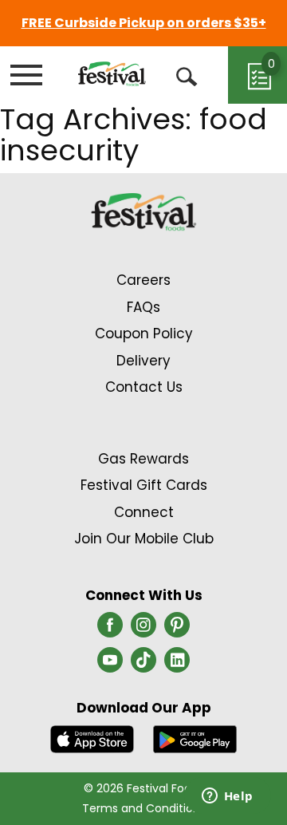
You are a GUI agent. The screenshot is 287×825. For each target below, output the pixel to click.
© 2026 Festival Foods (144, 788)
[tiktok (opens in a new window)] (143, 664)
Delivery (143, 360)
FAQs (143, 307)
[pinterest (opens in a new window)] (177, 629)
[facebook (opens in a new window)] (110, 629)
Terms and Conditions (144, 808)
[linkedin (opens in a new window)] (177, 664)
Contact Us (144, 387)
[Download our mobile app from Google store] (195, 738)
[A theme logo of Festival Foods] (112, 74)
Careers (143, 280)
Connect (144, 512)
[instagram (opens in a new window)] (143, 629)
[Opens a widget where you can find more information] (227, 797)
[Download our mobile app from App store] (92, 738)
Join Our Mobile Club (144, 538)
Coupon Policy (144, 333)
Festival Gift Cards (144, 485)
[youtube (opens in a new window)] (110, 664)
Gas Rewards (143, 458)
